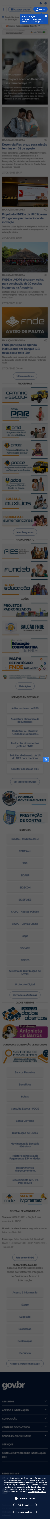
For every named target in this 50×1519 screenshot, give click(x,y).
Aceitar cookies (25, 1511)
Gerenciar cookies (27, 1498)
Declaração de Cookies (37, 1491)
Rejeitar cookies (25, 1505)
